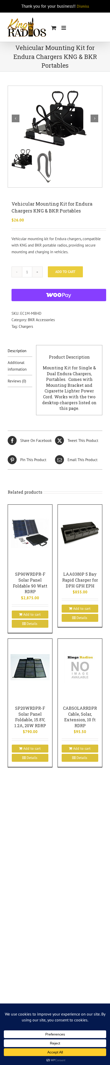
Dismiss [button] (83, 6)
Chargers (26, 326)
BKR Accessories (41, 319)
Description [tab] (17, 350)
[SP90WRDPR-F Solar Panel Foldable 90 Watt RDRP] (30, 533)
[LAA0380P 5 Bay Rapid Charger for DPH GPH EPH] (80, 533)
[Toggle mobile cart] (53, 28)
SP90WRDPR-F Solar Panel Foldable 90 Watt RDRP (30, 582)
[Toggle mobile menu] (64, 28)
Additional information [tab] (17, 365)
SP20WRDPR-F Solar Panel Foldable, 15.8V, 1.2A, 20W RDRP (30, 716)
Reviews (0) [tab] (17, 381)
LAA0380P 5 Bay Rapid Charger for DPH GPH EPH (80, 579)
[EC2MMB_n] (55, 118)
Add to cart (65, 271)
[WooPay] (59, 295)
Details (32, 623)
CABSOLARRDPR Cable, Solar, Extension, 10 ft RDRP (80, 716)
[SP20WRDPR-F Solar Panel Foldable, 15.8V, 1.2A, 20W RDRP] (30, 667)
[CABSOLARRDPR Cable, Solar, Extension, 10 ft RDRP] (80, 667)
